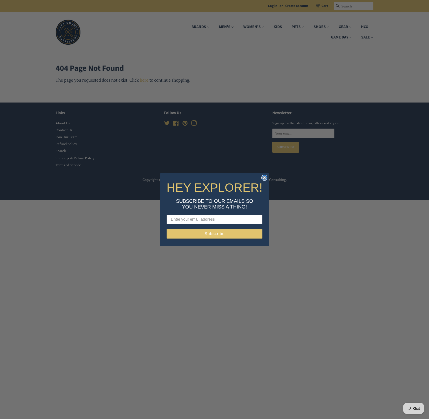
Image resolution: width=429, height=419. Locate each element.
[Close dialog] (264, 177)
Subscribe (215, 234)
